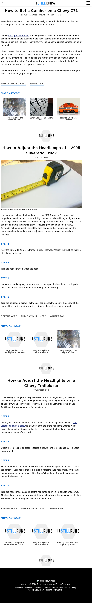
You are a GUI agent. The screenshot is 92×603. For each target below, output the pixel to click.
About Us (19, 588)
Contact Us (38, 588)
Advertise (28, 588)
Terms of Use (57, 588)
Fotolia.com (33, 210)
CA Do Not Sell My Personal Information (45, 590)
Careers (47, 588)
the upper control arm (18, 35)
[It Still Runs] (45, 3)
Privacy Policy (70, 588)
